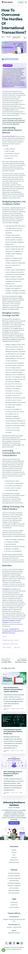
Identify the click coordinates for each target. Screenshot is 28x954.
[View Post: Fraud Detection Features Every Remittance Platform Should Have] (14, 720)
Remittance (16, 38)
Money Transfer (17, 37)
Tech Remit (3, 37)
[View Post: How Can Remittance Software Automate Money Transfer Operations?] (14, 678)
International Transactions (10, 643)
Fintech (15, 36)
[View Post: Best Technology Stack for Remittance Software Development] (14, 762)
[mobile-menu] (25, 2)
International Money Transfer (11, 640)
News (19, 37)
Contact (21, 2)
